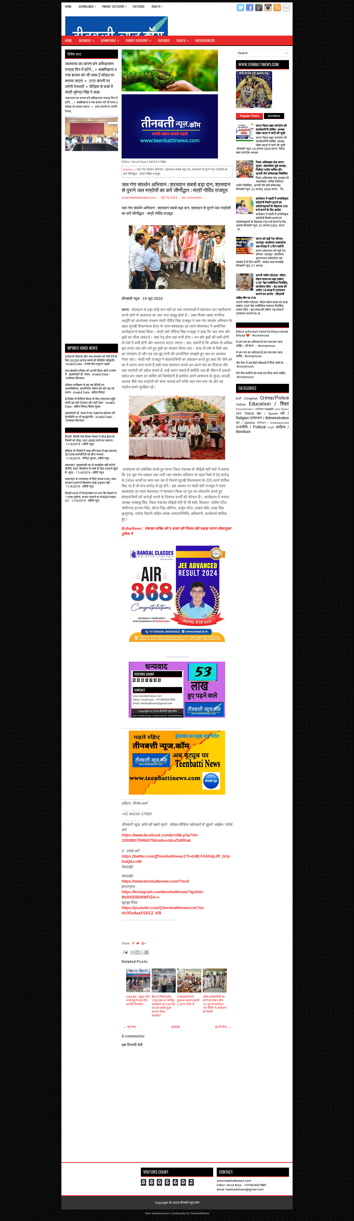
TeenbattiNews (199, 1213)
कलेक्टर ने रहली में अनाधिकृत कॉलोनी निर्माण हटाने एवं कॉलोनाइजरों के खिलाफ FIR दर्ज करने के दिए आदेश (272, 204)
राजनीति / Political (251, 427)
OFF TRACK (245, 413)
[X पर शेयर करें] (142, 952)
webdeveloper (160, 1213)
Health (157, 6)
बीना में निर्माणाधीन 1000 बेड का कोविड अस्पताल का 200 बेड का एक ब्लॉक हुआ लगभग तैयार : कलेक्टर (163, 1006)
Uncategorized (205, 40)
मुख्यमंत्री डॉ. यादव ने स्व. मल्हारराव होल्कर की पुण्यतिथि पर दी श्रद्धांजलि (90, 415)
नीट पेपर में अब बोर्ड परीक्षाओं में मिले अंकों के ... (261, 363)
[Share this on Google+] (143, 943)
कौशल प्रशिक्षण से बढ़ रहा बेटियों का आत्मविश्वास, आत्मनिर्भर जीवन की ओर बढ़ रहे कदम (89, 388)
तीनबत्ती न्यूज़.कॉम (189, 1202)
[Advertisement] (93, 163)
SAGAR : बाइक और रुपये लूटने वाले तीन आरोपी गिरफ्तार (138, 1000)
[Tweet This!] (137, 943)
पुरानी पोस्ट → (223, 1027)
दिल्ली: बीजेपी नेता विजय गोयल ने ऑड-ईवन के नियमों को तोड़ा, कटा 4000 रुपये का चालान (90, 438)
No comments (192, 197)
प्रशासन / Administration (269, 418)
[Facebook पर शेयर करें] (146, 952)
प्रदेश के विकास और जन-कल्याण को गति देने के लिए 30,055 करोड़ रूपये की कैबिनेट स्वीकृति (91, 358)
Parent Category (114, 6)
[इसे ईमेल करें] (133, 952)
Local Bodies (281, 409)
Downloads (87, 6)
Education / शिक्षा (269, 404)
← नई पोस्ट (129, 1027)
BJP (238, 398)
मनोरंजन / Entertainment (273, 422)
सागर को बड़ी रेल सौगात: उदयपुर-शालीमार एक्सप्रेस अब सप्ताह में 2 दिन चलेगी (271, 242)
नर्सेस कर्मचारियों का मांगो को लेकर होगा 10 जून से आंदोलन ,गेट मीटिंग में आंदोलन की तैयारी (214, 1004)
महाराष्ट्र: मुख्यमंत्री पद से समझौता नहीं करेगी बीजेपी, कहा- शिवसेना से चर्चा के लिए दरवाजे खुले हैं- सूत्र (91, 468)
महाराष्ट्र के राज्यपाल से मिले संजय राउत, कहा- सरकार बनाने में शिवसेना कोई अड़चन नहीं (91, 481)
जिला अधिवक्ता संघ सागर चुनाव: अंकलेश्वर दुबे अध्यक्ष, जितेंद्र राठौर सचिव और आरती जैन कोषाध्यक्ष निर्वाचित (272, 167)
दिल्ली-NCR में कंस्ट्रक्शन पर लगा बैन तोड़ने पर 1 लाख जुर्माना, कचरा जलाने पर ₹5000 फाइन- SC (91, 496)
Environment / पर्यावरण (250, 409)
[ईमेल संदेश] (125, 952)
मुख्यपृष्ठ (175, 1027)
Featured (138, 6)
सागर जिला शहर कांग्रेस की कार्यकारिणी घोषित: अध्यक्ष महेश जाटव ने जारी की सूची (271, 129)
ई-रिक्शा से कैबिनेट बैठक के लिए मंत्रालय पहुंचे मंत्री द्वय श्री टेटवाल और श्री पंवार (90, 401)
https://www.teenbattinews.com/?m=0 (155, 881)
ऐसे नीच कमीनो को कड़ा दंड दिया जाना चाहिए (260, 373)
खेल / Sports (267, 413)
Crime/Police (274, 398)
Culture (241, 404)
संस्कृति (271, 427)
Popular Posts (249, 116)
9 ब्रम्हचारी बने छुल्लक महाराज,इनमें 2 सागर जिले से (188, 1000)
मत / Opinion (245, 422)
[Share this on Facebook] (133, 943)
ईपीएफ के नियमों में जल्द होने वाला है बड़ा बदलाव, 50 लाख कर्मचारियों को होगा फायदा (91, 452)
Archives (274, 116)
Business (86, 40)
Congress (250, 398)
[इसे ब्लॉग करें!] (137, 952)
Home (68, 6)
